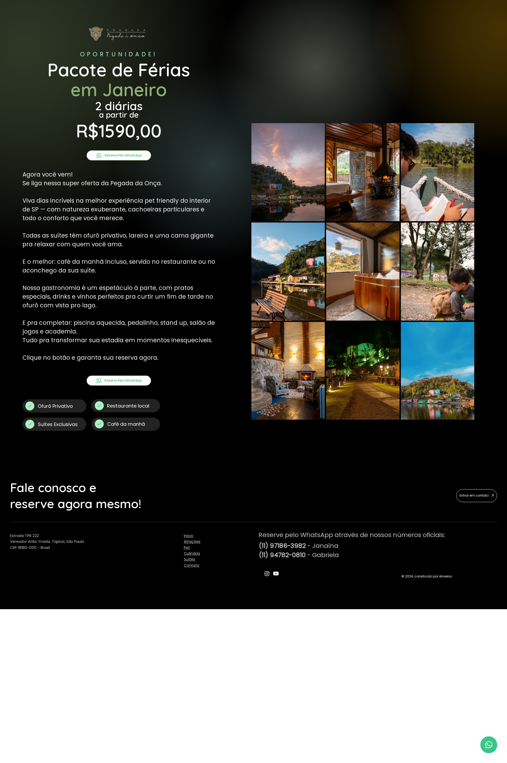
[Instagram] (267, 573)
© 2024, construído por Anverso (426, 576)
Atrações (192, 541)
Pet (187, 547)
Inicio (188, 535)
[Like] (488, 744)
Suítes (189, 559)
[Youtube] (276, 573)
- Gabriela (299, 555)
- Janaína (298, 545)
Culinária (192, 553)
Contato (191, 565)
